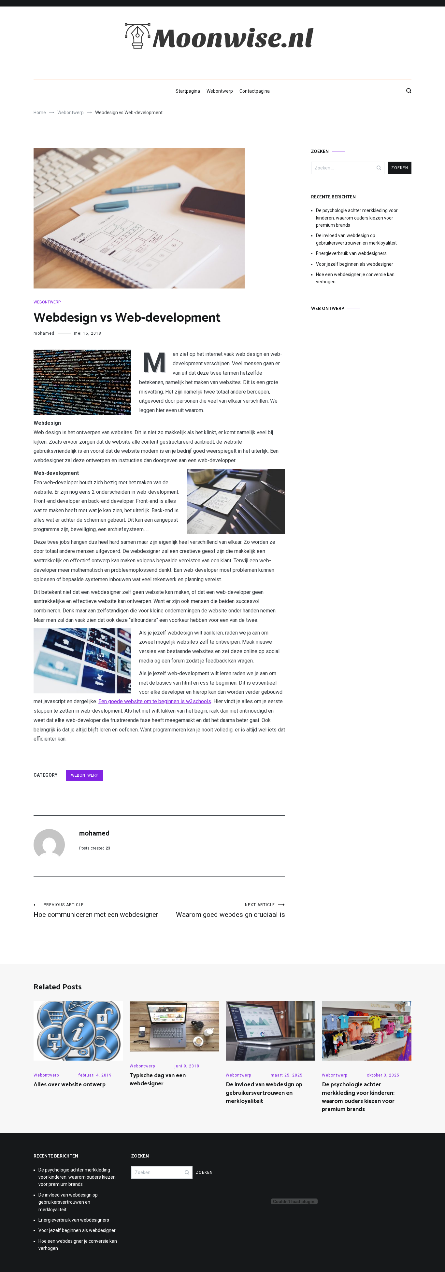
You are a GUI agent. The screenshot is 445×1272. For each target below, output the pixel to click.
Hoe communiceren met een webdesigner (96, 910)
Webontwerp (220, 91)
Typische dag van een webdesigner (158, 1080)
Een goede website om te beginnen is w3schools (154, 701)
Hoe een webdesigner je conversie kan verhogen (355, 278)
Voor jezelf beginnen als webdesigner (354, 264)
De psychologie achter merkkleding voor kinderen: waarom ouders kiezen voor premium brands (357, 218)
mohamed (44, 333)
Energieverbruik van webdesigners (351, 253)
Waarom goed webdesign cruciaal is (230, 910)
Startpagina (188, 91)
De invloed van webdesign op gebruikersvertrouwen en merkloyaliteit (356, 239)
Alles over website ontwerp (70, 1085)
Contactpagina (254, 91)
